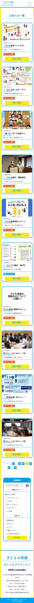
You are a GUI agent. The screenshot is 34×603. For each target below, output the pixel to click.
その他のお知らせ (13, 534)
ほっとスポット (12, 504)
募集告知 (10, 520)
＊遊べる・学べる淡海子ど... (15, 133)
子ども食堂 (10, 54)
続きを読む (17, 59)
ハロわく (10, 501)
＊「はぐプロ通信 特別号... (15, 265)
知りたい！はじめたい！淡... (15, 353)
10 (13, 464)
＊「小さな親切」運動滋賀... (15, 177)
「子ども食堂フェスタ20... (14, 46)
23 (9, 468)
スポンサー (10, 274)
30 (15, 468)
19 (19, 464)
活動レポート (12, 530)
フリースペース (12, 498)
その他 (9, 511)
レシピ (9, 527)
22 (30, 464)
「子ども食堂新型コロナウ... (15, 221)
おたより (10, 524)
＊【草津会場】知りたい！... (15, 397)
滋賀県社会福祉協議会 (17, 570)
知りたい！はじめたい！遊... (15, 441)
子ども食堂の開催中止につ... (15, 309)
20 (23, 464)
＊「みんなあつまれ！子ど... (15, 90)
